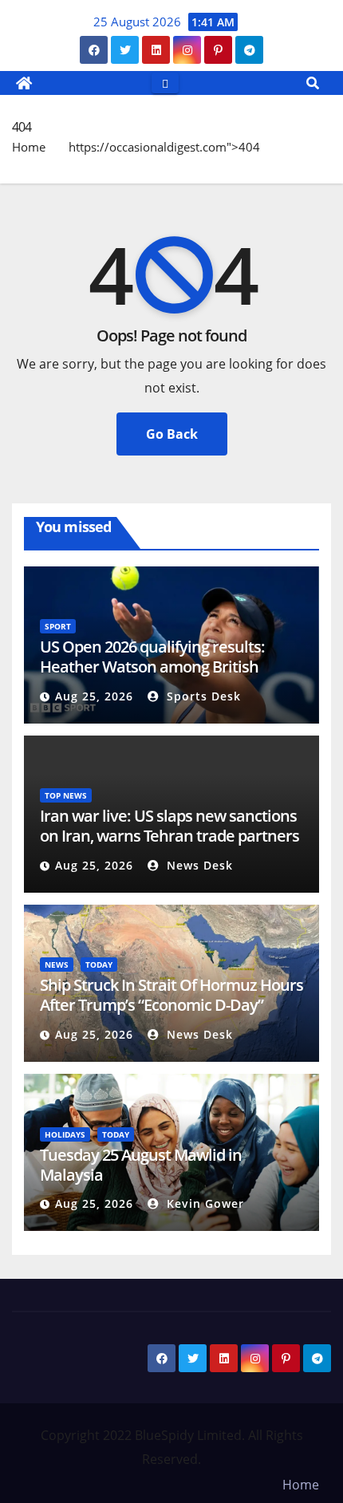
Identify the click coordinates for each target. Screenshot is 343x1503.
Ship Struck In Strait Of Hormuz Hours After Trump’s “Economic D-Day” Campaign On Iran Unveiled (171, 1005)
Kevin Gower (203, 1203)
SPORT (58, 626)
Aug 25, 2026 (94, 696)
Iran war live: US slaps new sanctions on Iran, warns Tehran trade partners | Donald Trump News (169, 835)
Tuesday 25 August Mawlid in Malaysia (141, 1164)
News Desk (198, 865)
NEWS (57, 964)
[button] (312, 83)
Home (28, 147)
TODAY (98, 964)
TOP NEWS (66, 795)
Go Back (172, 434)
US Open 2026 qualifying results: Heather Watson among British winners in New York (152, 666)
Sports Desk (202, 696)
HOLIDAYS (65, 1134)
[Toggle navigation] (165, 83)
